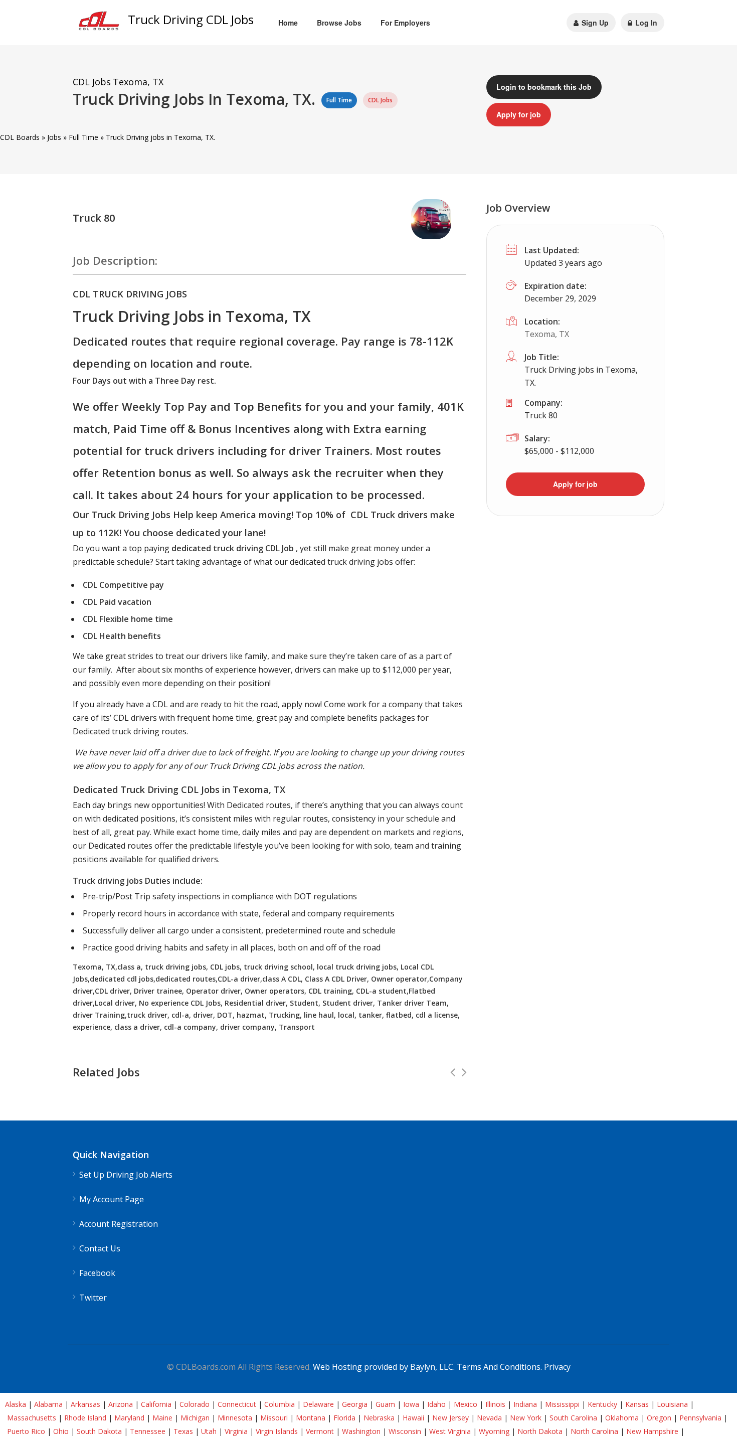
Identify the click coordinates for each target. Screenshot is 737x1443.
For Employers (405, 23)
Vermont (320, 1431)
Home (288, 23)
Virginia (236, 1431)
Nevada (489, 1417)
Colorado (194, 1404)
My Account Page (111, 1199)
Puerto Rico (26, 1431)
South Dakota (99, 1431)
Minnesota (235, 1417)
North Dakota (540, 1431)
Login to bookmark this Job (544, 87)
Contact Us (99, 1248)
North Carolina (594, 1431)
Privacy (557, 1366)
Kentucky (602, 1404)
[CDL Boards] (100, 23)
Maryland (129, 1417)
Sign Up (594, 23)
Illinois (495, 1404)
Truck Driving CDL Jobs (191, 19)
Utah (209, 1431)
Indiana (525, 1404)
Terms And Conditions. (500, 1366)
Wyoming (494, 1431)
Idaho (436, 1404)
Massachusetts (31, 1417)
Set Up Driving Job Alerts (125, 1175)
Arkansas (85, 1404)
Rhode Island (85, 1417)
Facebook (97, 1273)
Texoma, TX (546, 334)
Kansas (637, 1404)
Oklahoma (622, 1417)
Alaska (15, 1404)
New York (525, 1417)
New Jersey (450, 1417)
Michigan (195, 1417)
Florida (344, 1417)
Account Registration (118, 1224)
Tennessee (147, 1431)
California (156, 1404)
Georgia (354, 1404)
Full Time (83, 137)
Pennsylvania (700, 1417)
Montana (310, 1417)
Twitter (93, 1298)
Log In (645, 23)
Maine (162, 1417)
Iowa (411, 1404)
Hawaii (413, 1417)
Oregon (659, 1417)
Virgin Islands (277, 1431)
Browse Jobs (339, 23)
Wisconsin (405, 1431)
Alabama (48, 1404)
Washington (361, 1431)
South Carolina (573, 1417)
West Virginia (450, 1431)
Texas (183, 1431)
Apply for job (518, 114)
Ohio (61, 1431)
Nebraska (379, 1417)
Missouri (274, 1417)
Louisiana (672, 1404)
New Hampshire (652, 1431)
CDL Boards (20, 137)
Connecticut (237, 1404)
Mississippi (562, 1404)
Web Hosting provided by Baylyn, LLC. (384, 1366)
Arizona (120, 1404)
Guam (385, 1404)
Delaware (318, 1404)
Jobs (54, 137)
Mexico (465, 1404)
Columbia (279, 1404)
